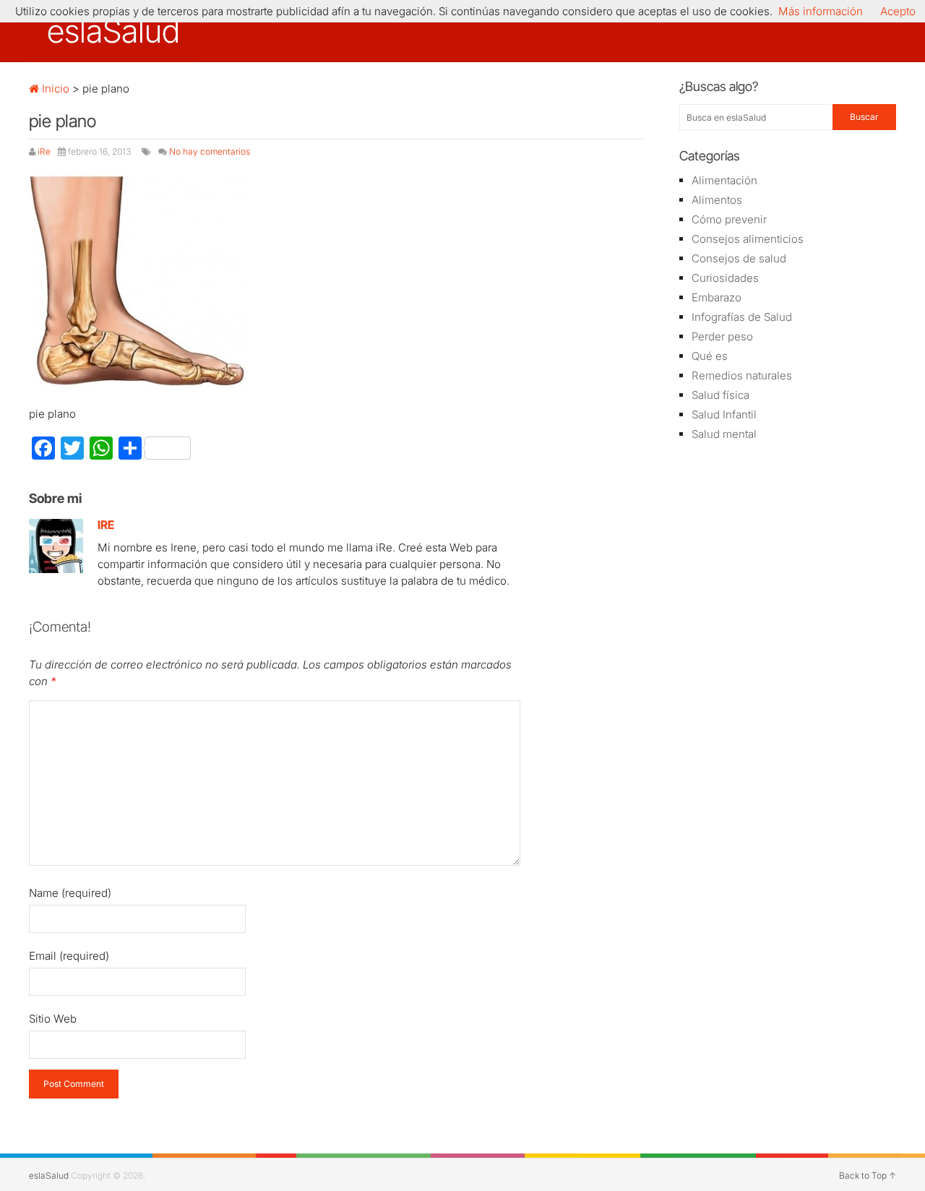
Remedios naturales (742, 375)
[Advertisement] (787, 683)
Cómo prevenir (729, 219)
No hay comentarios (209, 151)
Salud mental (724, 434)
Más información (820, 11)
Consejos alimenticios (748, 239)
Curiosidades (725, 278)
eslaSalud (113, 31)
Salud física (720, 395)
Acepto (898, 11)
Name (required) (70, 893)
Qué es (710, 356)
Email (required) (69, 956)
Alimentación (724, 180)
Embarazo (716, 297)
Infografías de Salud (742, 317)
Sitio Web (53, 1019)
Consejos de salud (739, 258)
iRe (44, 151)
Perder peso (722, 336)
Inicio (54, 88)
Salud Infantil (724, 414)
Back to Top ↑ (867, 1175)
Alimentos (717, 200)
